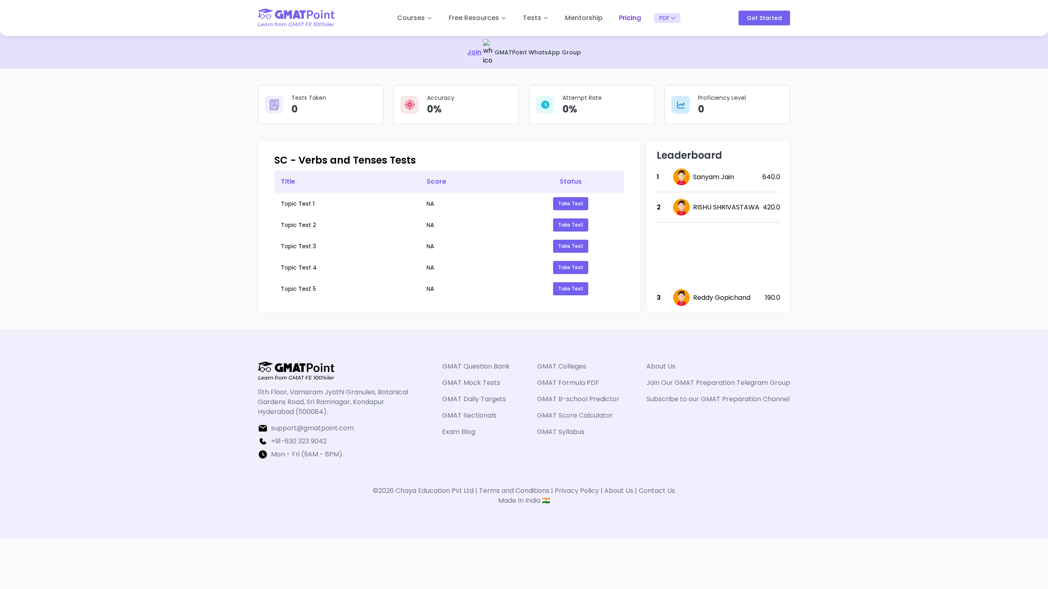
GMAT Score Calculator (575, 415)
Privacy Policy (577, 490)
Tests (532, 17)
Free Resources (474, 17)
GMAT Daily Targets (474, 399)
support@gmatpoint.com (312, 428)
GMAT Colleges (561, 366)
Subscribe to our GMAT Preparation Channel (718, 399)
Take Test (570, 203)
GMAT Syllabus (561, 431)
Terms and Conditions (515, 490)
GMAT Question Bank (476, 366)
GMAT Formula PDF (568, 382)
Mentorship (584, 17)
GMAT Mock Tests (471, 382)
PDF (664, 18)
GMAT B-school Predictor (578, 399)
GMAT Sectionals (469, 415)
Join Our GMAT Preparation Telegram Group (718, 382)
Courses (411, 17)
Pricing (630, 17)
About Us (660, 366)
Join (474, 52)
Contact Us (657, 490)
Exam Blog (458, 431)
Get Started (764, 18)
